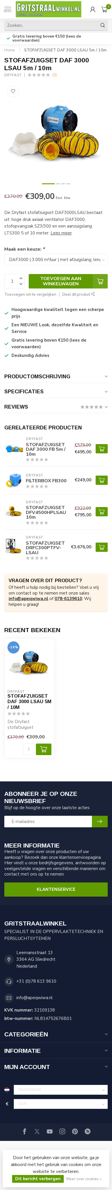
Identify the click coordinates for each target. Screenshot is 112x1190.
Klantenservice (56, 889)
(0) (54, 75)
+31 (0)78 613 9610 (36, 981)
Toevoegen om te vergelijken (30, 294)
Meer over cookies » (83, 1179)
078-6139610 (68, 598)
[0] (104, 9)
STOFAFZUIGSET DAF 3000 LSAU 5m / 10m (65, 50)
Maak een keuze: (24, 249)
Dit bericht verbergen (38, 1179)
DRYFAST (13, 75)
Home (9, 50)
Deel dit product (76, 294)
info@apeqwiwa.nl (28, 598)
